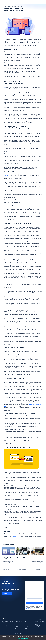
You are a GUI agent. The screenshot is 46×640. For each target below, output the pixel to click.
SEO (15, 619)
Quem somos (27, 619)
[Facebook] (7, 626)
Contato (26, 628)
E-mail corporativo (29, 586)
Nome (27, 582)
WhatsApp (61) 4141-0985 (39, 619)
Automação (16, 626)
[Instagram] (5, 626)
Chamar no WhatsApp (7, 593)
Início (5, 6)
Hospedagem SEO (18, 633)
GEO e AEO (16, 623)
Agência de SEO (16, 536)
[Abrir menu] (43, 2)
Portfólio (26, 623)
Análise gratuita (27, 626)
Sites (15, 628)
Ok (19, 638)
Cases (26, 621)
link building (7, 51)
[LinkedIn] (3, 626)
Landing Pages (17, 630)
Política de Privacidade (24, 638)
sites (5, 87)
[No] (44, 637)
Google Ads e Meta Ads (18, 621)
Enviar (34, 602)
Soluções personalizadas (19, 631)
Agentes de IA (17, 624)
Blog (25, 624)
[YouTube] (10, 626)
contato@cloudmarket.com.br (39, 621)
